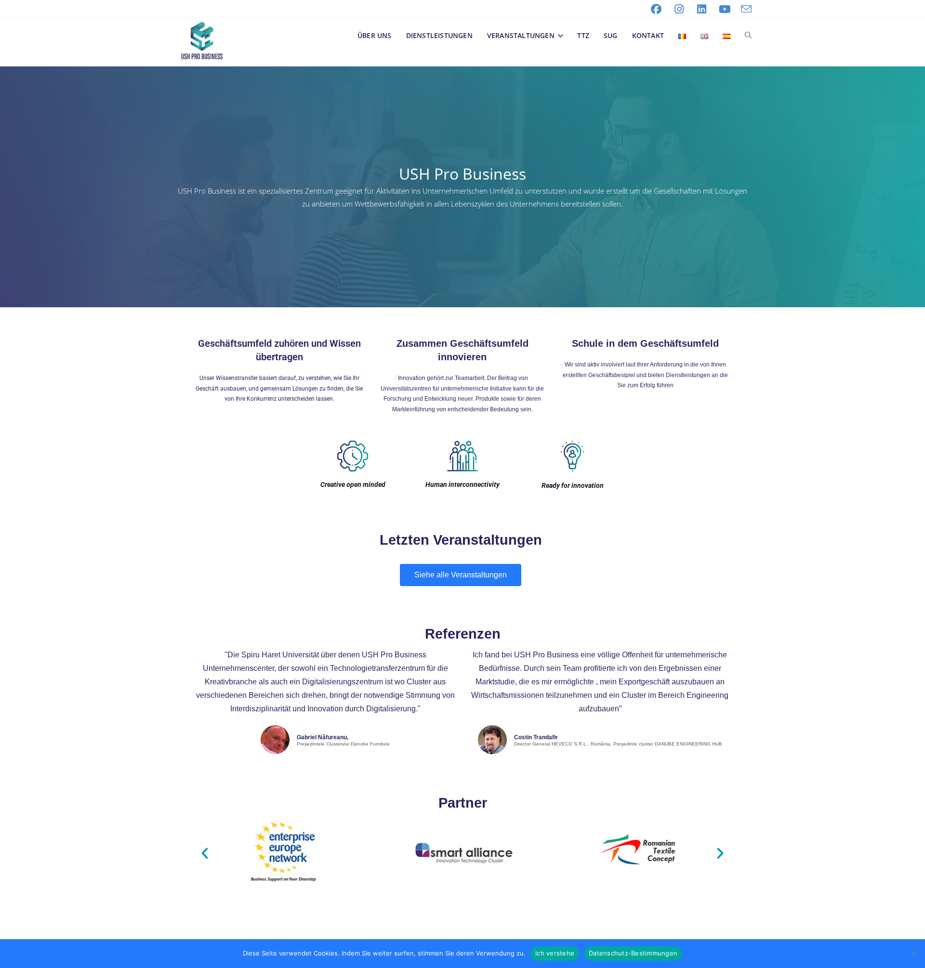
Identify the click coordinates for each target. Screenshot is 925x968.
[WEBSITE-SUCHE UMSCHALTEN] (748, 35)
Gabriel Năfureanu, (322, 737)
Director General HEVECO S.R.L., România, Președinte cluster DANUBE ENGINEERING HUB (618, 744)
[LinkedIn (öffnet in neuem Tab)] (702, 9)
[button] (205, 853)
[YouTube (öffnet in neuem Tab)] (725, 9)
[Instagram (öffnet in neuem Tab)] (679, 9)
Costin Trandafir (536, 737)
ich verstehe (554, 953)
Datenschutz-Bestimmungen (633, 953)
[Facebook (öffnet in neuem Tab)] (656, 9)
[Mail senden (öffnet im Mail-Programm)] (744, 9)
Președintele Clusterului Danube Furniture (343, 744)
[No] (913, 953)
